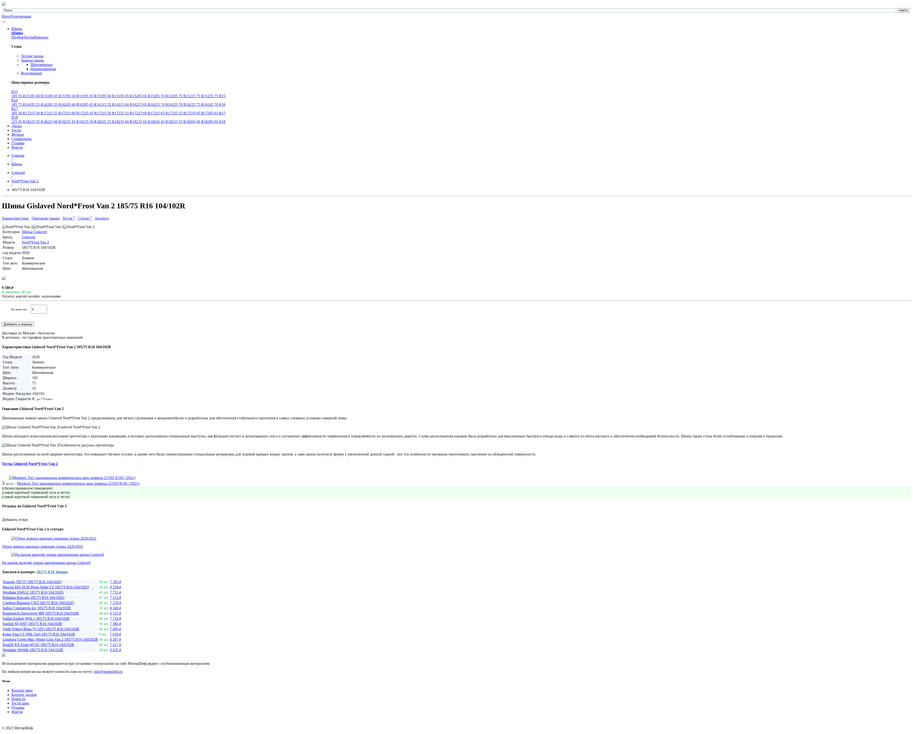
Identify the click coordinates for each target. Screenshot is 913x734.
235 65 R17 (199, 113)
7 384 (115, 624)
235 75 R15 (216, 96)
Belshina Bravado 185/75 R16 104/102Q (33, 598)
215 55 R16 (109, 105)
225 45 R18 (20, 122)
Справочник (21, 139)
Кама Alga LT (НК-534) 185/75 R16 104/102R (39, 634)
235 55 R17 (181, 113)
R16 (14, 100)
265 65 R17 (216, 113)
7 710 (115, 619)
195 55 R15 (92, 96)
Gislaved (28, 237)
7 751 (115, 592)
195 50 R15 (74, 96)
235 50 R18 (92, 122)
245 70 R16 (216, 105)
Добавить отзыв (15, 520)
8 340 (115, 608)
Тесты (29, 37)
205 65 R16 (92, 105)
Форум (17, 147)
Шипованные (41, 65)
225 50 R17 (109, 113)
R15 (14, 92)
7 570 (115, 603)
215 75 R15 (199, 96)
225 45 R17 (92, 113)
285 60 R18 (216, 122)
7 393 (115, 582)
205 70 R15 (163, 96)
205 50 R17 (20, 113)
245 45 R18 (163, 122)
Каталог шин (22, 690)
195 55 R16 (38, 105)
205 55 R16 (56, 105)
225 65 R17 (163, 113)
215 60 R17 (74, 113)
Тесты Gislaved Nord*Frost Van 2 (30, 464)
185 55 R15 (20, 96)
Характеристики (15, 218)
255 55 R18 (181, 122)
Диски (16, 126)
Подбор (17, 37)
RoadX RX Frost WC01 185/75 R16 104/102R (38, 645)
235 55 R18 (109, 122)
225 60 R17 (145, 113)
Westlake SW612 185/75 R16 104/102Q (33, 592)
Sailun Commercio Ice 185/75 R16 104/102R (37, 608)
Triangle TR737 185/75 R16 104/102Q (32, 582)
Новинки (41, 37)
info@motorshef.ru (108, 672)
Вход (6, 16)
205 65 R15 (145, 96)
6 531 (115, 613)
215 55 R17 (56, 113)
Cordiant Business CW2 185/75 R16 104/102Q (38, 603)
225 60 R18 (56, 122)
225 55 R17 (127, 113)
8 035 (115, 650)
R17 (14, 109)
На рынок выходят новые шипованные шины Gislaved (46, 563)
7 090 (115, 629)
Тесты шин (20, 703)
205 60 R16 (74, 105)
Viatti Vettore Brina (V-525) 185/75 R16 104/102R (41, 629)
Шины (16, 29)
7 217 (115, 645)
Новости (18, 699)
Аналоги (102, 218)
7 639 (115, 634)
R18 (14, 117)
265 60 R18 (199, 122)
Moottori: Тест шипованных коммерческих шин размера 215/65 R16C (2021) (78, 483)
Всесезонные (31, 73)
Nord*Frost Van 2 (35, 242)
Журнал (17, 134)
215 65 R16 (145, 105)
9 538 (115, 587)
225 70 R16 (181, 105)
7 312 (115, 598)
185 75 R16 (20, 105)
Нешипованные (43, 69)
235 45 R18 (74, 122)
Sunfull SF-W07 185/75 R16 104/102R (32, 624)
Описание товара (46, 218)
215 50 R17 (38, 113)
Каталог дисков (24, 695)
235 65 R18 (145, 122)
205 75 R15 (181, 96)
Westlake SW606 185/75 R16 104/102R (33, 650)
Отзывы (17, 143)
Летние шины (32, 56)
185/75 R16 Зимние (52, 572)
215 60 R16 (127, 105)
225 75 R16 (199, 105)
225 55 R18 (38, 122)
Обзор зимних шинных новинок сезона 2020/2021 (42, 546)
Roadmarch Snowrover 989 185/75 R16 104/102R (41, 613)
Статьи (85, 218)
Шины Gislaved (34, 232)
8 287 (115, 639)
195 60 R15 (109, 96)
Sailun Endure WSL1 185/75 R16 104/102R (36, 619)
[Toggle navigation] (4, 22)
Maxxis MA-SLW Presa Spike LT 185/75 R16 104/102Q (46, 587)
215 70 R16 (163, 105)
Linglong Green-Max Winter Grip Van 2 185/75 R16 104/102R (50, 639)
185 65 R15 (56, 96)
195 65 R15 (127, 96)
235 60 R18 (127, 122)
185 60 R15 (38, 96)
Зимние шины (32, 60)
